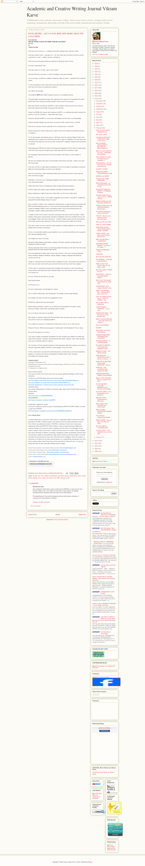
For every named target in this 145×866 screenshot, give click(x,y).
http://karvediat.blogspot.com (67, 448)
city (42, 476)
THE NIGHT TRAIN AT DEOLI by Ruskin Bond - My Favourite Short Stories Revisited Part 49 (104, 619)
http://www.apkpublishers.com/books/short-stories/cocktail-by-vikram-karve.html (51, 385)
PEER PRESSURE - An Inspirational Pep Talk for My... (103, 184)
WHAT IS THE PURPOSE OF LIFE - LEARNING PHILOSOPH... (104, 152)
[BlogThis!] (72, 473)
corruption (46, 476)
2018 (96, 85)
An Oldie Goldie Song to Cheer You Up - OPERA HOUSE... (104, 196)
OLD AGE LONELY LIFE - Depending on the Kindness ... (104, 393)
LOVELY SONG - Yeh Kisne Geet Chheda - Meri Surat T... (103, 235)
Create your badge (104, 677)
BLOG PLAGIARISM (102, 325)
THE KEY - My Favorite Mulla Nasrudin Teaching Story (103, 217)
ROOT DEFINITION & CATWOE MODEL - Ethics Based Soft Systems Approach (103, 578)
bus (39, 476)
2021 (96, 77)
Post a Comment (35, 506)
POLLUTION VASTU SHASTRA (102, 303)
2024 (96, 69)
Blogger (90, 862)
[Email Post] (66, 473)
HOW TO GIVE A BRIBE (103, 224)
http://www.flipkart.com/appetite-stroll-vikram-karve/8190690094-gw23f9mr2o (50, 411)
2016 (96, 90)
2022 (96, 74)
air (33, 476)
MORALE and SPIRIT (102, 176)
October (99, 106)
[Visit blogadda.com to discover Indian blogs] (96, 784)
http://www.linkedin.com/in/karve (57, 450)
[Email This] (70, 473)
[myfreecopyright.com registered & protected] (104, 667)
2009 (96, 449)
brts (36, 476)
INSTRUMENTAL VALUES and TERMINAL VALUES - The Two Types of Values (104, 514)
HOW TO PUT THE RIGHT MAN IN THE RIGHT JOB (103, 265)
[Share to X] (74, 473)
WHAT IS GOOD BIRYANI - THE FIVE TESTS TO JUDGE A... (104, 320)
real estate (49, 478)
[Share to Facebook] (76, 473)
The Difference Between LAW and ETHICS (103, 212)
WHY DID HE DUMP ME (103, 257)
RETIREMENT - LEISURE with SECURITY (104, 260)
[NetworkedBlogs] (104, 728)
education (61, 476)
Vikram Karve (95, 677)
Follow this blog (104, 730)
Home (58, 514)
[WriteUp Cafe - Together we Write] (115, 836)
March (98, 125)
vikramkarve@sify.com (38, 456)
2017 (96, 88)
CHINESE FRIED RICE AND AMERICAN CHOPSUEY (103, 336)
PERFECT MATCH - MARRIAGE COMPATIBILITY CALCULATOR (104, 542)
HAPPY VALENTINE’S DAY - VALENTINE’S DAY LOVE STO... (103, 292)
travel (68, 478)
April (97, 122)
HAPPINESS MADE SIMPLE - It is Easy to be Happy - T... (103, 245)
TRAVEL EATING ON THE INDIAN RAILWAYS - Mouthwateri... (104, 207)
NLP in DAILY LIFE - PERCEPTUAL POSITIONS (102, 405)
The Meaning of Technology (105, 632)
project (30, 478)
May (97, 120)
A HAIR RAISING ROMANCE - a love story (102, 308)
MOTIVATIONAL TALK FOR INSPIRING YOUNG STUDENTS (104, 529)
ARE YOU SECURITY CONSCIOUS (102, 240)
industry (66, 476)
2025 (96, 66)
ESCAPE (98, 328)
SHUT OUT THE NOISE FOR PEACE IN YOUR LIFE (103, 281)
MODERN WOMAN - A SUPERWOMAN (103, 341)
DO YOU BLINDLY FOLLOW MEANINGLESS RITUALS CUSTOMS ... (104, 386)
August (98, 112)
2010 (96, 446)
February (99, 128)
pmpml (84, 476)
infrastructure (73, 476)
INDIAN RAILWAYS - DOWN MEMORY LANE (104, 172)
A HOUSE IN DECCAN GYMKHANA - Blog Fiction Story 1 (103, 139)
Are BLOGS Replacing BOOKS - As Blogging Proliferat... (103, 190)
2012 (96, 440)
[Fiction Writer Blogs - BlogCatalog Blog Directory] (112, 850)
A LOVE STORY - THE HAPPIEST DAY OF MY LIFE (104, 432)
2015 (96, 93)
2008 (96, 451)
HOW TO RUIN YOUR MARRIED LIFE (103, 131)
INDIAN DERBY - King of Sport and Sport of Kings (103, 421)
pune (39, 478)
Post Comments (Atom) (61, 519)
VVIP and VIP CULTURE (103, 222)
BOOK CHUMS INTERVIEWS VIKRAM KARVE (103, 411)
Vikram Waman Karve (101, 41)
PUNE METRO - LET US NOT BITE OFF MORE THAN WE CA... (104, 164)
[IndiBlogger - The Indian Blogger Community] (114, 814)
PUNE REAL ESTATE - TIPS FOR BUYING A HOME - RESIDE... (103, 229)
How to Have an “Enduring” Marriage (103, 555)
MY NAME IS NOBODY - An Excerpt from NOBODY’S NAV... (103, 346)
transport (63, 478)
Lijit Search (95, 695)
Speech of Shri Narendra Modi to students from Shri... (103, 379)
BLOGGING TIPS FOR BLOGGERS (103, 331)
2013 (96, 98)
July (97, 114)
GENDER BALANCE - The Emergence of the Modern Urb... (104, 314)
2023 (96, 71)
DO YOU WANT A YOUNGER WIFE (102, 427)
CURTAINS (99, 254)
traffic (58, 478)
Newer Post (32, 514)
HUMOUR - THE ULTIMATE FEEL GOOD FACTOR (102, 369)
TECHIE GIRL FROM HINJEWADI (102, 179)
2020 (96, 80)
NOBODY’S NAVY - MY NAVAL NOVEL (103, 352)
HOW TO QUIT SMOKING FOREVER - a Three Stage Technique (104, 604)
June (98, 117)
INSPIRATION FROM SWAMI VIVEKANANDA (104, 374)
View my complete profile (100, 54)
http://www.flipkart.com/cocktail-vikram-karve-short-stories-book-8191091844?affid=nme (53, 380)
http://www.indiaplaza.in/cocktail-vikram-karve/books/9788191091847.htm (49, 382)
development (53, 476)
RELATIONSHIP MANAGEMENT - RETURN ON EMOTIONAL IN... (102, 145)
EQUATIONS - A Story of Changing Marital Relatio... (103, 275)
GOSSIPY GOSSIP (102, 169)
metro (79, 476)
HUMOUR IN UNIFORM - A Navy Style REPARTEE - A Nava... (104, 363)
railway (44, 478)
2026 (96, 63)
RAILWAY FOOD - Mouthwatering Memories (101, 399)
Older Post (82, 514)
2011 (96, 443)
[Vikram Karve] (106, 685)
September (100, 109)
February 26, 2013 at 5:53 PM (41, 502)
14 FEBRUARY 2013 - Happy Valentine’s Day (103, 287)
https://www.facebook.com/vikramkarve (58, 452)
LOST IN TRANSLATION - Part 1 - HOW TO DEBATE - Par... (104, 298)
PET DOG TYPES (101, 134)
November (99, 103)
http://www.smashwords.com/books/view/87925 (41, 400)
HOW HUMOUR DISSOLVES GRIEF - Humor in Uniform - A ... (104, 357)
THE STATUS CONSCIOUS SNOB (103, 416)
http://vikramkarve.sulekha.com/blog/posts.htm (62, 454)
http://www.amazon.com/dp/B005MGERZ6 (40, 395)
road (54, 478)
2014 (96, 96)
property (35, 478)
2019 (96, 82)
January (99, 437)
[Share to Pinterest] (78, 473)
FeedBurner (108, 482)
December (99, 101)
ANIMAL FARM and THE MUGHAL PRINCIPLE (103, 202)
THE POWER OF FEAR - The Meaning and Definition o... (103, 158)
